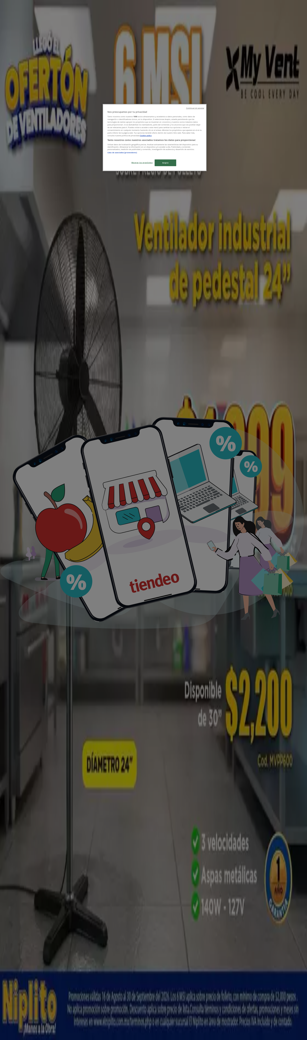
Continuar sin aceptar (195, 108)
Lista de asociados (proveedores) (122, 152)
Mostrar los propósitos (142, 162)
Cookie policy (146, 135)
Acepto (165, 163)
